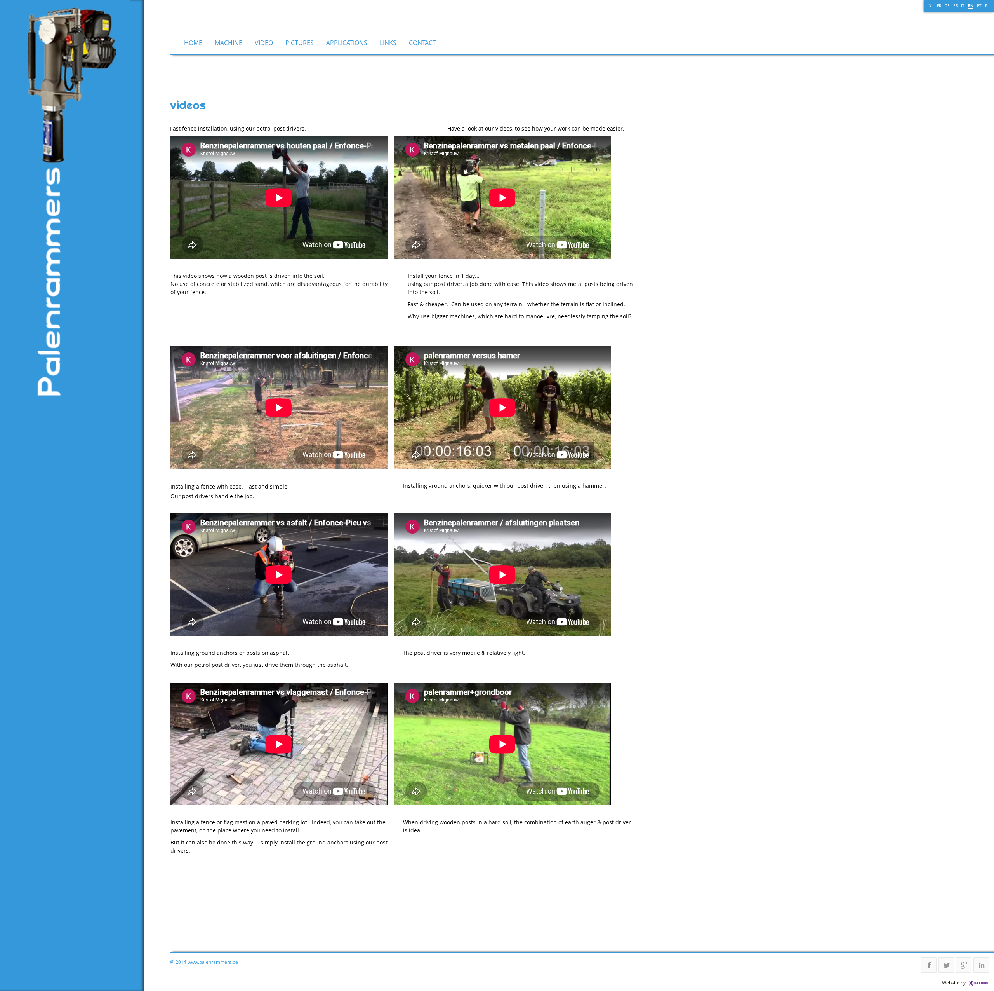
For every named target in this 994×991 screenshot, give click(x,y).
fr (939, 5)
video (264, 42)
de (947, 5)
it (962, 5)
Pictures (299, 42)
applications (346, 42)
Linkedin (981, 965)
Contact (422, 42)
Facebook (929, 965)
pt (979, 5)
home (193, 42)
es (955, 5)
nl (930, 5)
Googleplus (963, 965)
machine (228, 42)
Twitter (946, 965)
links (388, 42)
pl (987, 5)
